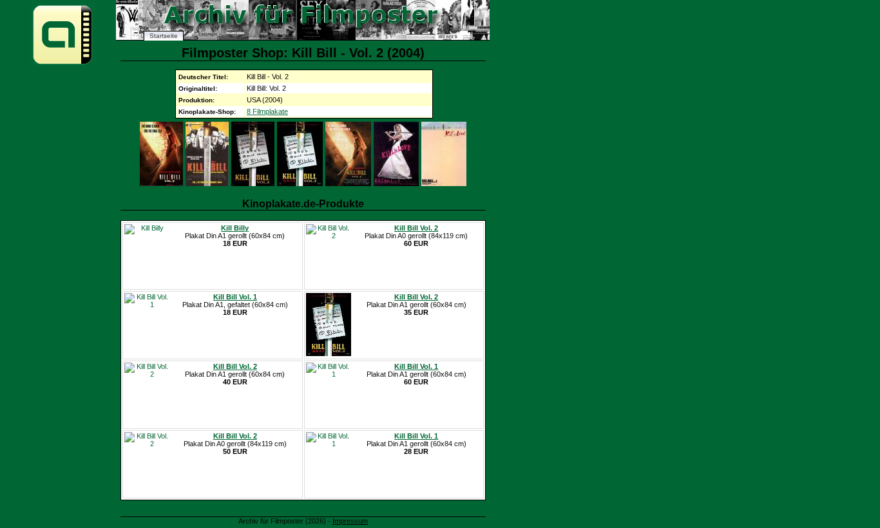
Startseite (163, 35)
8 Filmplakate (267, 111)
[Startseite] (62, 63)
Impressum (350, 521)
